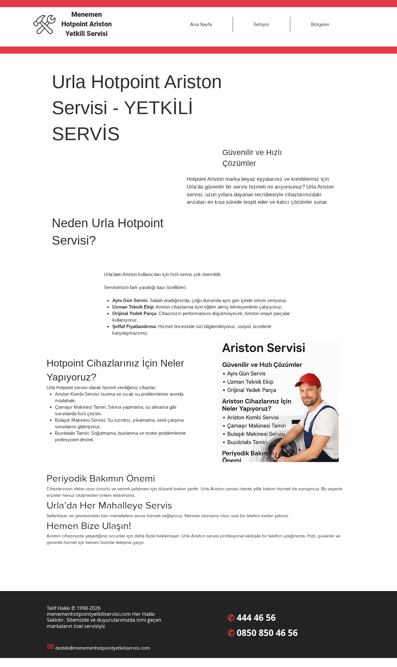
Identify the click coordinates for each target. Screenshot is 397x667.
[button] (320, 24)
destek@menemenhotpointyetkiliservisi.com (102, 648)
